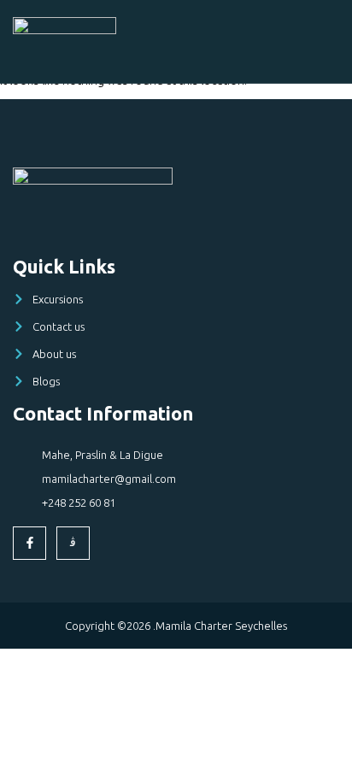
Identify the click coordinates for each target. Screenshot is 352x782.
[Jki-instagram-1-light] (73, 543)
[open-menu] (330, 37)
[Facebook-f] (29, 543)
